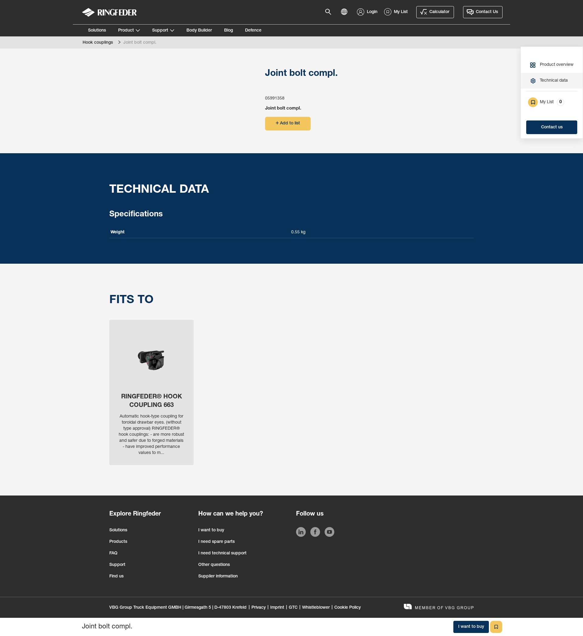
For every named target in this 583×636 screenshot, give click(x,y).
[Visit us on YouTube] (329, 533)
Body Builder (199, 31)
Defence (253, 31)
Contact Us (487, 12)
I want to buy (211, 530)
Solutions (97, 31)
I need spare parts (216, 542)
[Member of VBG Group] (439, 607)
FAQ (113, 553)
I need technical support (222, 553)
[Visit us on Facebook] (315, 533)
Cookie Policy (347, 608)
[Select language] (346, 12)
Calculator (439, 12)
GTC (293, 608)
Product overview (557, 65)
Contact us (552, 127)
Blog (228, 31)
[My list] (496, 627)
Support (160, 31)
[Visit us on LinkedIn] (301, 533)
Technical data (554, 81)
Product (126, 31)
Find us (116, 576)
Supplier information (218, 576)
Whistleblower (316, 608)
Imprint (277, 608)
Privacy (258, 608)
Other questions (214, 565)
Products (118, 542)
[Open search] (330, 12)
